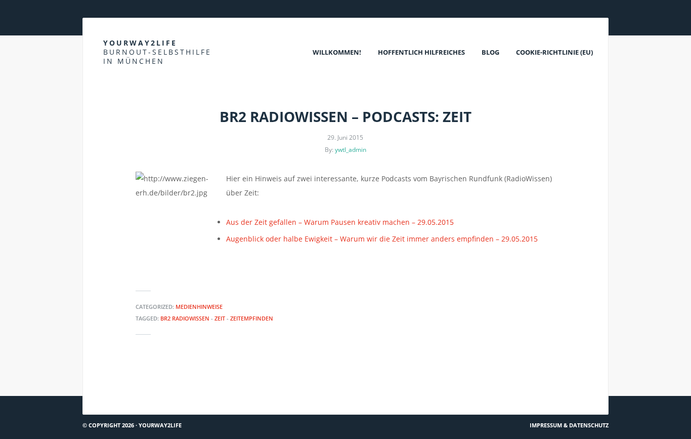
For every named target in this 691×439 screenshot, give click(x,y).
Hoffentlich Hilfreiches (421, 52)
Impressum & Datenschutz (569, 425)
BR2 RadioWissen (184, 318)
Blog (490, 52)
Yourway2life (157, 52)
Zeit (219, 318)
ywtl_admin (350, 149)
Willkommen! (337, 52)
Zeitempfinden (251, 318)
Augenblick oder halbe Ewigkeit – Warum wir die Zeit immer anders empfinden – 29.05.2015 (382, 239)
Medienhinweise (199, 306)
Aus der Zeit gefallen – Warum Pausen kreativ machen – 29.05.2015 (340, 222)
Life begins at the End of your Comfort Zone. (524, 377)
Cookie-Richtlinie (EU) (554, 52)
